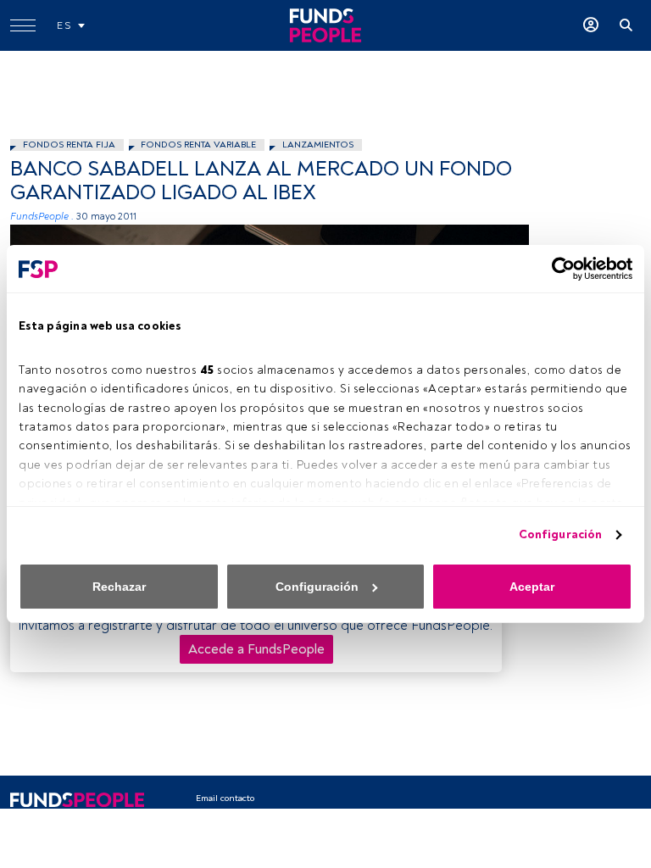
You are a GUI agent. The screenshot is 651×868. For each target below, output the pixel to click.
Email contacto (225, 798)
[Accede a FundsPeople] (590, 25)
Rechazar (119, 586)
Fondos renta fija (69, 144)
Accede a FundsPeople (256, 649)
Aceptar (531, 586)
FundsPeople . (42, 216)
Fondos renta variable (198, 144)
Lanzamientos (317, 144)
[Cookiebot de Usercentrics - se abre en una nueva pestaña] (558, 269)
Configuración (560, 534)
